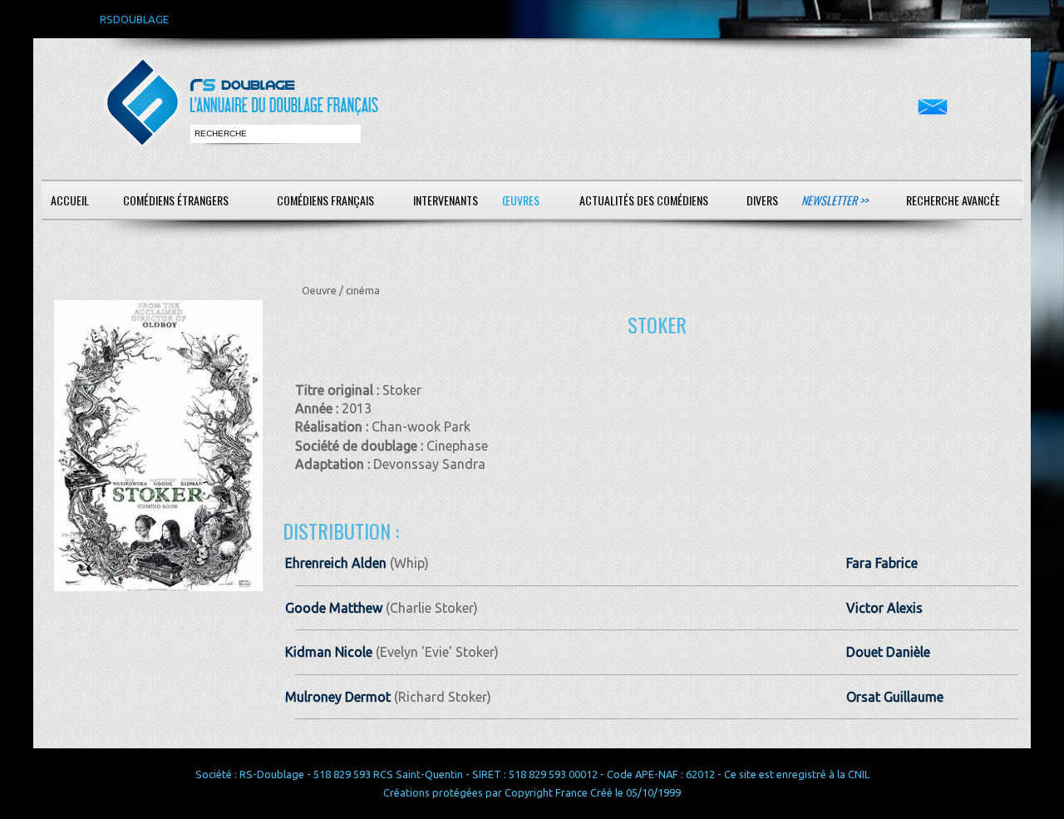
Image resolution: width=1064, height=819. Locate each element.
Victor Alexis (884, 607)
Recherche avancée (953, 200)
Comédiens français (325, 200)
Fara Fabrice (882, 562)
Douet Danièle (888, 651)
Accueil (70, 200)
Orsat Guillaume (894, 696)
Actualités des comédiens (643, 200)
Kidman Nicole (328, 651)
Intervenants (445, 200)
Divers (762, 200)
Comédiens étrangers (176, 200)
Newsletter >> (834, 200)
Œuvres (520, 200)
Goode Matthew (333, 607)
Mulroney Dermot (338, 696)
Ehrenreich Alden (336, 562)
